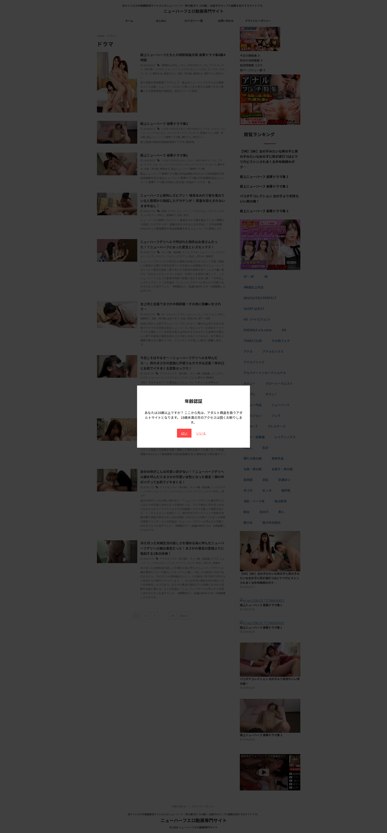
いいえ (201, 433)
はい (184, 433)
